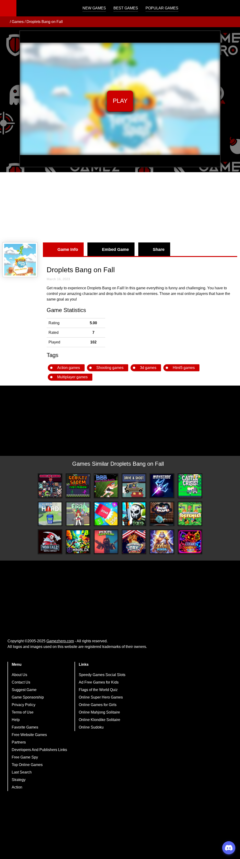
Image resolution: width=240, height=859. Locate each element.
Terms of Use (23, 712)
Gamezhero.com (60, 641)
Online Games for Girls (97, 705)
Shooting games (110, 368)
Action (17, 787)
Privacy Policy (23, 705)
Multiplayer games (72, 377)
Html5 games (184, 368)
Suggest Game (24, 690)
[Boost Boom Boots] (106, 486)
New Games (94, 8)
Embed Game (115, 249)
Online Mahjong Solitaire (99, 712)
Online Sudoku (91, 727)
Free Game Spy (25, 757)
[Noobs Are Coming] (50, 486)
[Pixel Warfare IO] (106, 542)
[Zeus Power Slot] (162, 542)
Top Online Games (27, 765)
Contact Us (21, 682)
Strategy (19, 780)
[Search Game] (232, 9)
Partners (19, 742)
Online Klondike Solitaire (99, 720)
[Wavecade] (162, 486)
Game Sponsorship (28, 697)
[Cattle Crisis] (190, 486)
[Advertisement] (120, 207)
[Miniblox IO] (78, 542)
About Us (19, 675)
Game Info (67, 249)
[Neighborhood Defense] (190, 514)
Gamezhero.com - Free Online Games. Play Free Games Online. (45, 8)
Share (159, 249)
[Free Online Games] (5, 21)
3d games (148, 368)
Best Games (125, 8)
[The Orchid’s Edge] (78, 514)
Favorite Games (25, 727)
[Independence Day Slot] (134, 542)
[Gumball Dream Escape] (162, 514)
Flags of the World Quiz (98, 690)
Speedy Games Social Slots (102, 675)
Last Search (22, 772)
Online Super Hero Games (101, 697)
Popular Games (162, 8)
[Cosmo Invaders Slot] (190, 542)
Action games (68, 368)
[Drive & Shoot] (134, 486)
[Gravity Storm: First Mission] (78, 486)
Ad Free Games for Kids (99, 682)
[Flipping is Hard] (50, 514)
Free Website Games (29, 735)
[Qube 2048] (106, 514)
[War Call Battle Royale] (50, 542)
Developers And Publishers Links (39, 750)
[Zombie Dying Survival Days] (134, 514)
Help (16, 720)
